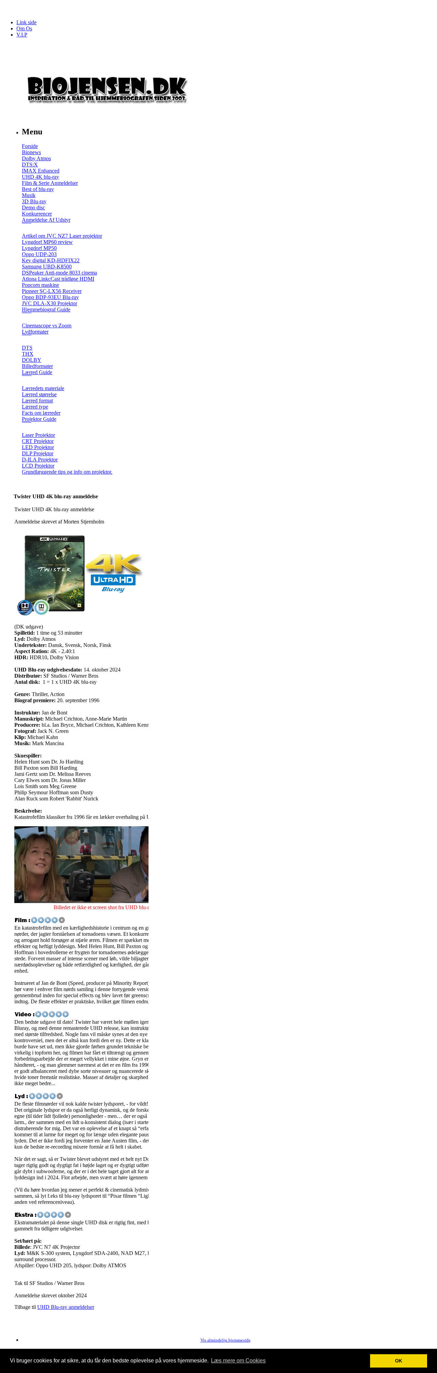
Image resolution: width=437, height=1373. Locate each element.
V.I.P (21, 35)
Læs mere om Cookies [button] (238, 1360)
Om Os (24, 28)
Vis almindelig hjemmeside (225, 1340)
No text (10, 8)
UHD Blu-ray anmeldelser (65, 1307)
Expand (26, 228)
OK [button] (398, 1360)
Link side (26, 22)
